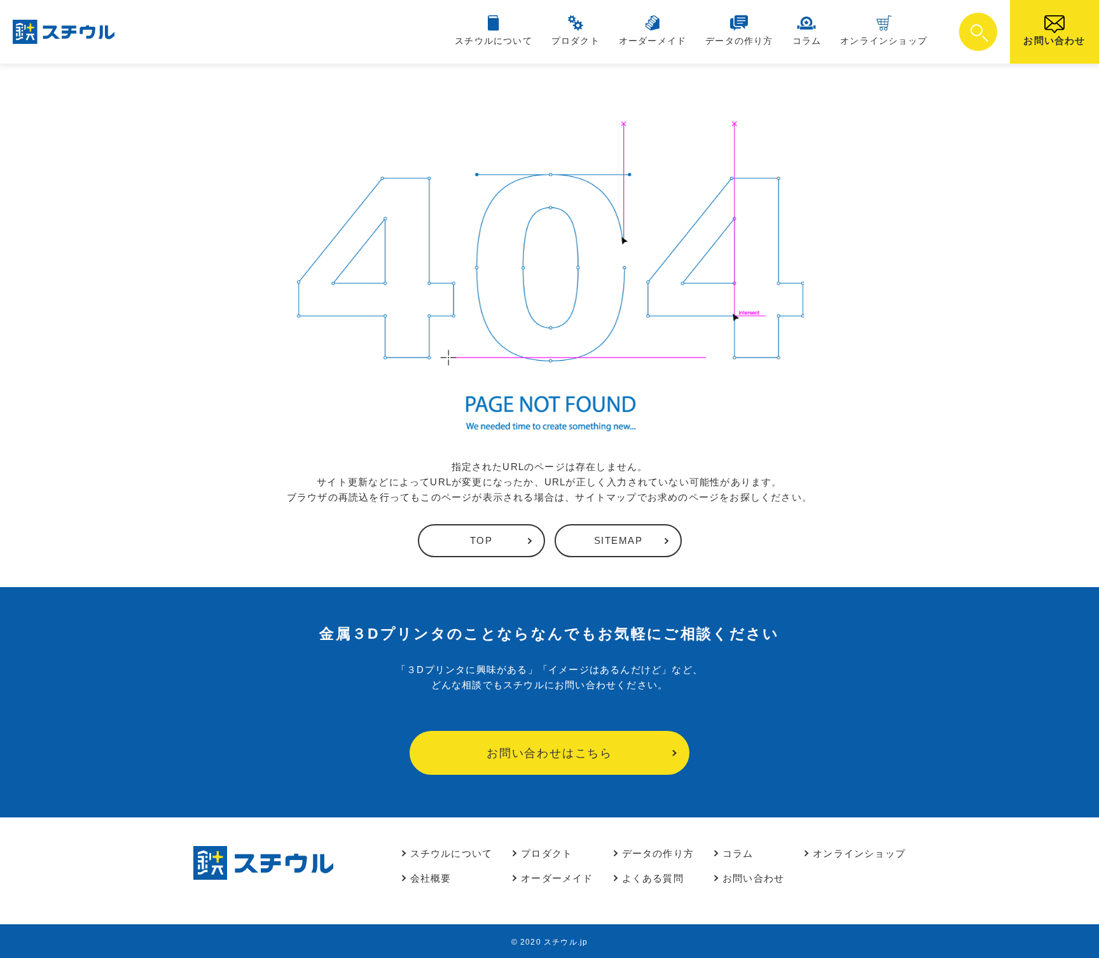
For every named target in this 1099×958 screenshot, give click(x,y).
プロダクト (575, 41)
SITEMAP (618, 540)
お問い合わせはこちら (549, 753)
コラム (807, 41)
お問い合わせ (1054, 40)
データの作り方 (739, 41)
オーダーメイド (652, 41)
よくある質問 (653, 878)
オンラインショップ (883, 41)
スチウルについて (493, 41)
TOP (481, 540)
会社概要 (431, 878)
